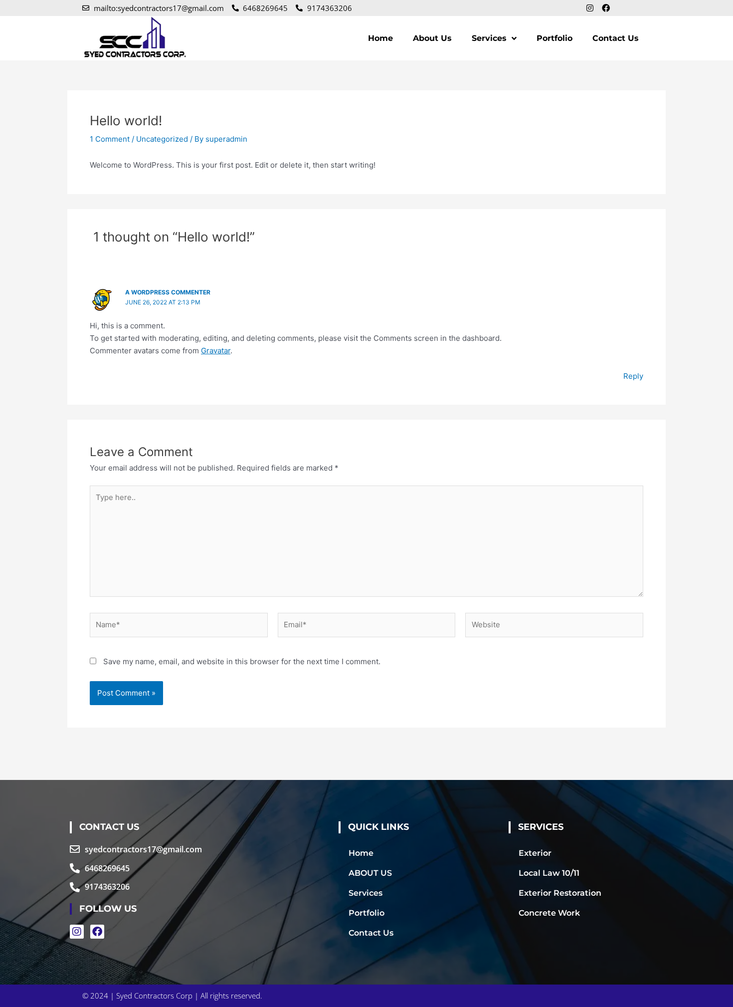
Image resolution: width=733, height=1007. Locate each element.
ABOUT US (370, 873)
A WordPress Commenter (167, 292)
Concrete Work (549, 913)
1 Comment (110, 139)
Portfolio (554, 38)
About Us (432, 38)
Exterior (535, 853)
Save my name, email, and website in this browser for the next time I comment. (241, 661)
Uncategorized (162, 139)
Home (380, 38)
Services (489, 38)
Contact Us (615, 38)
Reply (633, 376)
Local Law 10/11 (549, 873)
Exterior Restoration (560, 893)
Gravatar (215, 350)
